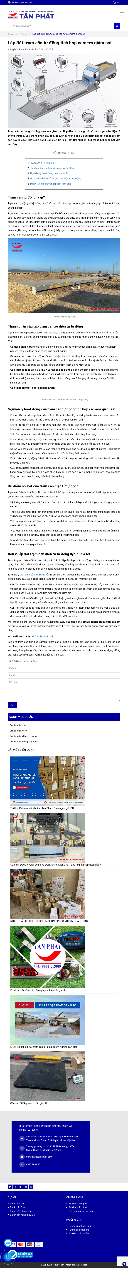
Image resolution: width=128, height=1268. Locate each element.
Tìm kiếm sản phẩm (79, 1233)
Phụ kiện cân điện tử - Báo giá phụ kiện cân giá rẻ (37, 990)
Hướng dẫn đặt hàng (79, 1230)
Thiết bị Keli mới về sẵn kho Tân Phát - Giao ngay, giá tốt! (42, 808)
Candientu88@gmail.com (39, 1157)
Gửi (12, 705)
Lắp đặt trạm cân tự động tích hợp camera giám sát (60, 42)
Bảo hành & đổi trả (78, 1207)
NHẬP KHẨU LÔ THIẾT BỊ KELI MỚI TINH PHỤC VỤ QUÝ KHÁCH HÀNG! (50, 921)
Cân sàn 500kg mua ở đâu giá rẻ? (28, 1103)
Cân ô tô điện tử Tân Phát (42, 636)
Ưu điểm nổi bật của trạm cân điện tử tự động (55, 178)
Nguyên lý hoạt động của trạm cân (49, 173)
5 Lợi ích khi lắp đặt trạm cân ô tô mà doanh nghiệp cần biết (43, 1046)
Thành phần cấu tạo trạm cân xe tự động (52, 168)
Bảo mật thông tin (78, 1203)
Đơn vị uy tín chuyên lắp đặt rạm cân (50, 183)
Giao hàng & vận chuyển (81, 1211)
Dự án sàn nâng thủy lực (24, 741)
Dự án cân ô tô (18, 730)
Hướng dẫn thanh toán (80, 1226)
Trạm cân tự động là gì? (43, 163)
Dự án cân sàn (18, 725)
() (118, 2)
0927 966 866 (26, 2)
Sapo (85, 1265)
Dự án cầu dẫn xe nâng (23, 736)
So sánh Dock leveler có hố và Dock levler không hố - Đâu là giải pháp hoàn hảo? (55, 864)
